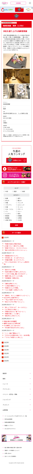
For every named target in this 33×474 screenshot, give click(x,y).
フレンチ (20, 203)
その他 (20, 220)
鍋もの (20, 200)
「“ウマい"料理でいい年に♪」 (14, 337)
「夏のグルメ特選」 (10, 270)
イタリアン (8, 205)
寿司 (19, 198)
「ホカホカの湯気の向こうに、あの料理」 (17, 335)
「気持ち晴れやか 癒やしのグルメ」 (15, 272)
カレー (20, 211)
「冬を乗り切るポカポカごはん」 (14, 328)
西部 (15, 191)
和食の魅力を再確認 (10, 321)
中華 (6, 207)
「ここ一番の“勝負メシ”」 (12, 333)
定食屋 (20, 216)
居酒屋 (7, 218)
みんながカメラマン (10, 428)
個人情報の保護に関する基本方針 (13, 447)
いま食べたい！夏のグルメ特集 (14, 246)
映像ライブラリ (9, 425)
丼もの (7, 200)
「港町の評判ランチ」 (11, 284)
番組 (4, 378)
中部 (6, 191)
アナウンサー (7, 389)
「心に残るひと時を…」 (11, 309)
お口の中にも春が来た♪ (11, 298)
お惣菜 (20, 218)
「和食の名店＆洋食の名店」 (13, 244)
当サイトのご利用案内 (10, 456)
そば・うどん (9, 209)
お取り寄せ (8, 220)
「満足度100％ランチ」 (11, 256)
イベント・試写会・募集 (10, 394)
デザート (20, 209)
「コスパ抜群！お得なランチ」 (14, 290)
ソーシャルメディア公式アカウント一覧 (16, 416)
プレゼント (6, 405)
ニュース (5, 384)
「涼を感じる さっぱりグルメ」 (14, 258)
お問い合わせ (8, 453)
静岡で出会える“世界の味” (12, 323)
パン (6, 211)
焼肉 (19, 213)
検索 (16, 225)
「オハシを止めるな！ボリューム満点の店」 (16, 263)
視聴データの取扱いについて (12, 450)
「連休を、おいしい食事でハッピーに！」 (17, 295)
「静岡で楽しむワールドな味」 (14, 276)
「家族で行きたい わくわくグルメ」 (16, 248)
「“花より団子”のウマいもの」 (14, 300)
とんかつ (8, 213)
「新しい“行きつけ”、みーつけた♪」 (16, 307)
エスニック (21, 205)
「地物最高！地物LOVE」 (12, 278)
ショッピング (7, 399)
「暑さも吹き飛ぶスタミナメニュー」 (16, 250)
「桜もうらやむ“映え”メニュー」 (14, 302)
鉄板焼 (7, 216)
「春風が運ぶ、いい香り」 (12, 314)
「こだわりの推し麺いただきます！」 (16, 274)
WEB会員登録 (8, 419)
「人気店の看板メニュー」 (12, 286)
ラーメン (20, 207)
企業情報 (5, 410)
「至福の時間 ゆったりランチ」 (14, 260)
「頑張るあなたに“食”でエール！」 (15, 311)
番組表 (5, 373)
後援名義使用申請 (9, 422)
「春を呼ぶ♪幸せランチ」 (12, 316)
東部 (23, 191)
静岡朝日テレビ (5, 3)
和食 (6, 198)
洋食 (6, 203)
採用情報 (18, 3)
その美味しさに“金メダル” (12, 325)
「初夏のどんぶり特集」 (11, 288)
